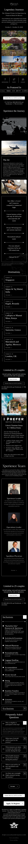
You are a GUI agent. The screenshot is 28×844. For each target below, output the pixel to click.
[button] (3, 190)
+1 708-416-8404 (17, 104)
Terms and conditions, (14, 837)
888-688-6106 (17, 102)
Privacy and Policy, (14, 840)
